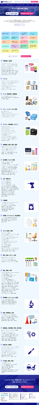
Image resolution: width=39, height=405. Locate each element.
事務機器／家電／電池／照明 (14, 38)
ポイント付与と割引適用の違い (14, 394)
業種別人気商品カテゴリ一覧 (19, 24)
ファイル (14, 34)
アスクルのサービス (3, 5)
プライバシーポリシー (33, 395)
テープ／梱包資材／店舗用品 (24, 34)
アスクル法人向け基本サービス (14, 393)
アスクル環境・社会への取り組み (15, 399)
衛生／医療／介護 (5, 46)
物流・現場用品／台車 (24, 46)
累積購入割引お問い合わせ (27, 13)
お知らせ (32, 394)
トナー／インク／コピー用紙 (33, 34)
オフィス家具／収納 (24, 42)
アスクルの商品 (27, 5)
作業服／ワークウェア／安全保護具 (14, 42)
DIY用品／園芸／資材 (14, 51)
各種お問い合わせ (35, 1)
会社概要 (32, 393)
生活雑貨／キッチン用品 (24, 38)
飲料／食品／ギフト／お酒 (33, 42)
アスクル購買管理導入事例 (14, 396)
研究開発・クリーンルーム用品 (14, 46)
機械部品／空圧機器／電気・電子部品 (33, 46)
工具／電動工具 (33, 38)
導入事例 (32, 4)
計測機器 (5, 42)
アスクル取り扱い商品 (24, 394)
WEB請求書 (22, 397)
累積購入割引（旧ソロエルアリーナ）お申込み (15, 398)
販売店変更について (23, 396)
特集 (21, 395)
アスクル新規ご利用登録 (26, 1)
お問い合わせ (32, 396)
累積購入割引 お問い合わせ (18, 1)
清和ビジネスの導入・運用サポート (21, 5)
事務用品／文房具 (5, 34)
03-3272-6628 (3, 398)
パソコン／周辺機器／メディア (5, 38)
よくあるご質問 (36, 5)
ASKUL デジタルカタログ (24, 399)
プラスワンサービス (23, 393)
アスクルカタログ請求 (33, 397)
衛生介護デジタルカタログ (24, 398)
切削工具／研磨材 (5, 51)
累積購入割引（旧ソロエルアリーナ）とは (11, 5)
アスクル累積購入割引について (14, 395)
